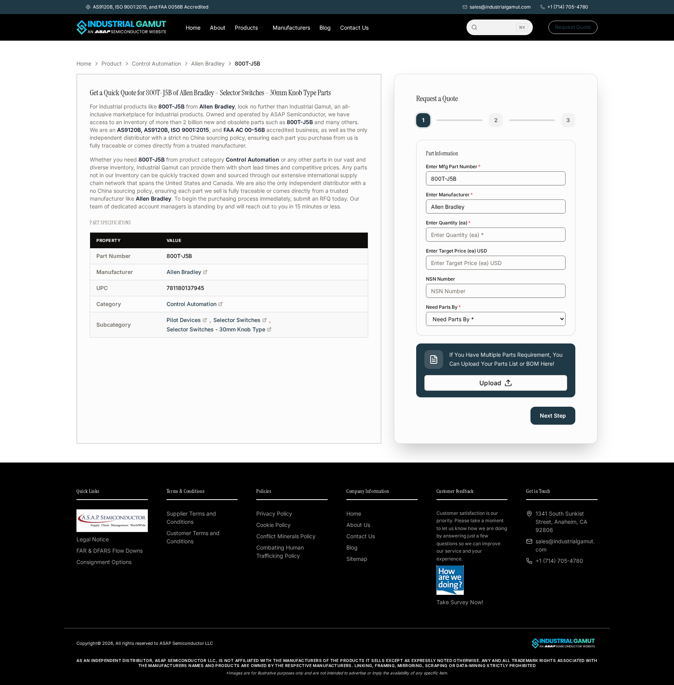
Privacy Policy (274, 513)
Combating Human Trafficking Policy (280, 551)
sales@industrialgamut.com (500, 7)
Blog (325, 27)
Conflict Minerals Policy (286, 536)
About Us (358, 524)
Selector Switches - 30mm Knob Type (216, 329)
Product (111, 63)
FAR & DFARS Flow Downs (109, 550)
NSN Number (440, 279)
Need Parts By (443, 307)
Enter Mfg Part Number (453, 166)
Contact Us (354, 27)
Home (193, 27)
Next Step (553, 415)
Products (246, 27)
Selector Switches (237, 320)
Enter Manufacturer (449, 194)
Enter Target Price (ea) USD (456, 251)
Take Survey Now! (459, 602)
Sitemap (356, 558)
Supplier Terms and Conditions (191, 517)
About (217, 27)
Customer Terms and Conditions (193, 537)
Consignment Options (103, 562)
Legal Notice (92, 539)
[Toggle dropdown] (261, 27)
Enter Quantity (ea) (448, 223)
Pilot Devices (184, 320)
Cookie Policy (273, 524)
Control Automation (156, 63)
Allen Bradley (208, 63)
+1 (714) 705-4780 (567, 7)
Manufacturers (291, 27)
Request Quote (573, 27)
